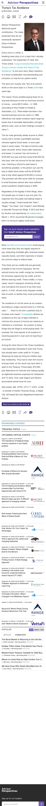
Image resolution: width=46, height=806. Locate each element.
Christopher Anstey (9, 655)
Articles (7, 635)
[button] (3, 17)
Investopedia (27, 314)
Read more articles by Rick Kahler (15, 404)
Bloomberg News (20, 642)
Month (37, 630)
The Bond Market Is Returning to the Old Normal (23, 639)
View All (23, 429)
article (36, 87)
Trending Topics (11, 429)
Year (42, 630)
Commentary (20, 635)
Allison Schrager (8, 642)
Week (31, 630)
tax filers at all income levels (19, 244)
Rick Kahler (8, 11)
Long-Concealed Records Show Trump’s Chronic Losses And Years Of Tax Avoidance (22, 67)
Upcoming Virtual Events (16, 435)
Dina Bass (6, 648)
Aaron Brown (7, 669)
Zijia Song (6, 662)
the (34, 213)
